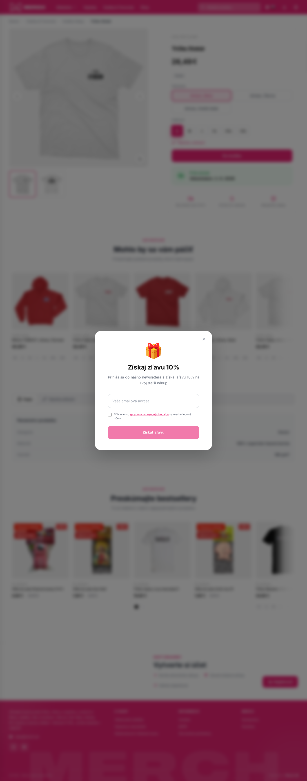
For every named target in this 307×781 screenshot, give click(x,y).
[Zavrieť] (204, 339)
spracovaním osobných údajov (149, 414)
